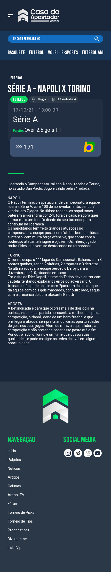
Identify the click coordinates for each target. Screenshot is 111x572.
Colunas (14, 486)
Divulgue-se (17, 539)
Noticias (14, 468)
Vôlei (53, 52)
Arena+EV (16, 495)
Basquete (16, 52)
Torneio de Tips (20, 521)
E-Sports (69, 52)
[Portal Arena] (38, 15)
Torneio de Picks (21, 512)
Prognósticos (18, 530)
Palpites (14, 460)
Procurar (96, 39)
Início (12, 451)
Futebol (36, 52)
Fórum (13, 504)
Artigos (14, 477)
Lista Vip (14, 548)
